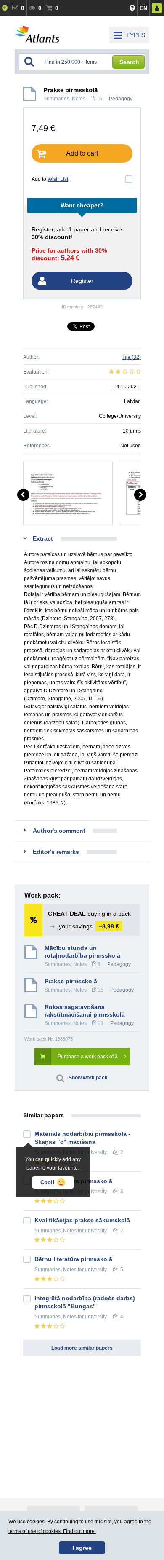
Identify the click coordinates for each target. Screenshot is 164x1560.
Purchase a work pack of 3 (88, 1057)
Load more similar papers (82, 1348)
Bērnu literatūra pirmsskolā (73, 1259)
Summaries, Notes (64, 99)
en (143, 8)
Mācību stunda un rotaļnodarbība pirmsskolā (82, 951)
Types (135, 35)
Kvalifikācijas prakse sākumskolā (82, 1220)
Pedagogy (120, 99)
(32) (131, 357)
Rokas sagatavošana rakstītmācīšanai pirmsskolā (85, 1010)
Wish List (58, 179)
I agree (82, 1547)
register (42, 229)
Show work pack (88, 1078)
